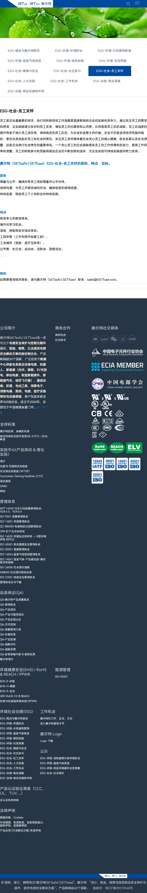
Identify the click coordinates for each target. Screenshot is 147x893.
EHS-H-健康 (7, 686)
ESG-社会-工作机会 (64, 81)
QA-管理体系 (8, 604)
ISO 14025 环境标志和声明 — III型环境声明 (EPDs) (23, 538)
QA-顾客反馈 (8, 649)
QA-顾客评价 (8, 644)
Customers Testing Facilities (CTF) (21, 476)
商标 (2, 491)
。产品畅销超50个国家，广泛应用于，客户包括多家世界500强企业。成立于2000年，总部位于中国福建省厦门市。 (23, 375)
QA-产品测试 (8, 609)
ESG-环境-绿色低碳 (70, 61)
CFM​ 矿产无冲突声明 (12, 531)
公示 (44, 751)
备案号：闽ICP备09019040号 (113, 888)
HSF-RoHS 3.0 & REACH (14, 696)
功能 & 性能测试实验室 (14, 466)
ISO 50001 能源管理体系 (15, 549)
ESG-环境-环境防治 (68, 51)
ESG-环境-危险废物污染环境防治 (60, 758)
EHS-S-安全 (7, 691)
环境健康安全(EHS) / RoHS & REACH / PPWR (23, 672)
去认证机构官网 (9, 800)
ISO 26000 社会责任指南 (15, 567)
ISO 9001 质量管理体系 (14, 516)
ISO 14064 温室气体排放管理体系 (20, 554)
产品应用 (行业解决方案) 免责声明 (20, 830)
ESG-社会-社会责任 (52, 773)
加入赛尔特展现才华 (52, 723)
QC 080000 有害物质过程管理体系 (20, 526)
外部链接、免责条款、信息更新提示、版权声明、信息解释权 (23, 824)
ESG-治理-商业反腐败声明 (26, 91)
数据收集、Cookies (11, 817)
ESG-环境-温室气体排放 (24, 61)
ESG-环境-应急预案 (113, 61)
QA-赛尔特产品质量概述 (14, 599)
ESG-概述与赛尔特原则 (24, 51)
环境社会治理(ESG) (16, 711)
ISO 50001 (61, 676)
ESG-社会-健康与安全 (23, 71)
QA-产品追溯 (8, 639)
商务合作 (62, 328)
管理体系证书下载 (10, 582)
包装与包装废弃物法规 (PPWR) (18, 701)
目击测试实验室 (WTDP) (14, 471)
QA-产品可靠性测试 (12, 614)
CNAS (3, 486)
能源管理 (62, 670)
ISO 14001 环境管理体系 (15, 521)
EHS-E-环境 (7, 681)
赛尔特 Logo (51, 734)
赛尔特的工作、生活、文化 (56, 718)
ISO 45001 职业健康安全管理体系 (20, 544)
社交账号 (60, 339)
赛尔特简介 (6, 659)
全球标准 (7, 424)
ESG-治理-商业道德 (106, 81)
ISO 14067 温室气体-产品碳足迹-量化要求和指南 (23, 561)
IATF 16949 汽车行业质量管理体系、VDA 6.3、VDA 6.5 (22, 510)
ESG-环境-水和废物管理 (114, 51)
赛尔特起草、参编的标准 (14, 431)
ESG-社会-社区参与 (67, 71)
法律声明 (7, 810)
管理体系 (7, 501)
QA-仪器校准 (8, 634)
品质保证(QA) (11, 592)
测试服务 (5, 481)
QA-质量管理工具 (10, 629)
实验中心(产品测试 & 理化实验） (22, 452)
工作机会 (48, 711)
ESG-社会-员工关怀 (109, 71)
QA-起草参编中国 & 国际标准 (17, 654)
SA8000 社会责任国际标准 (16, 572)
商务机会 (60, 335)
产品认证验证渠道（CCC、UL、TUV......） (23, 791)
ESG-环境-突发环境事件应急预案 (60, 768)
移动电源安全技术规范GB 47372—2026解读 (24, 438)
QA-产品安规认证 (10, 619)
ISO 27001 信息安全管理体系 (17, 577)
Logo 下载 (46, 740)
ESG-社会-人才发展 (21, 81)
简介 (2, 461)
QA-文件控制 (8, 624)
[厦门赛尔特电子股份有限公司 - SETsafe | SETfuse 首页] (30, 3)
